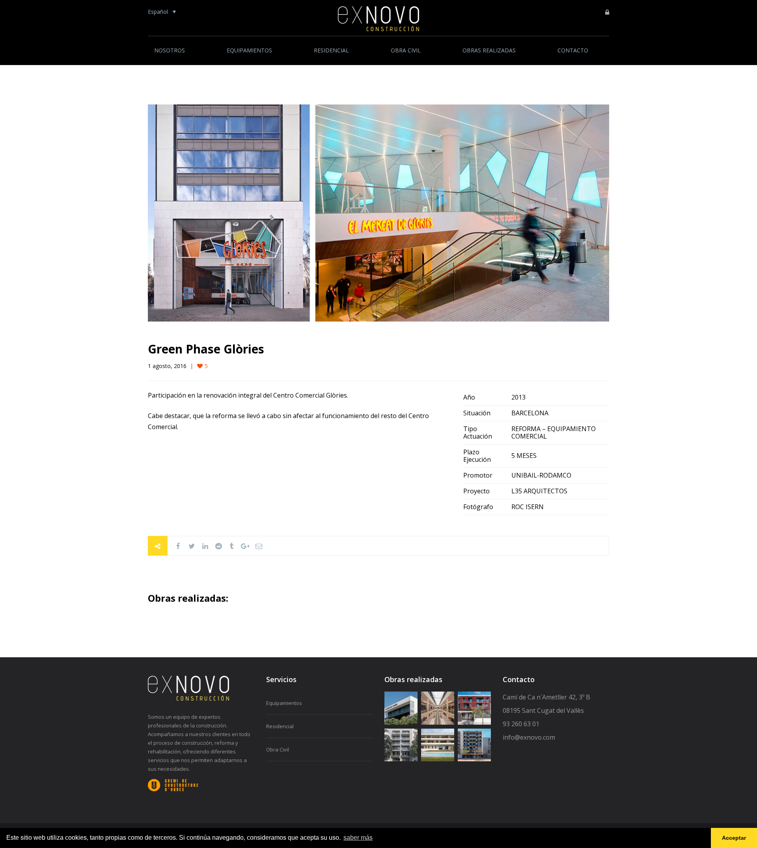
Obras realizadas (489, 50)
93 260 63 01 (521, 724)
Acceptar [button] (734, 838)
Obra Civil (406, 50)
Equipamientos (249, 50)
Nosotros (169, 50)
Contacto (572, 50)
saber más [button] (358, 837)
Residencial (331, 50)
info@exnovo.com (529, 737)
